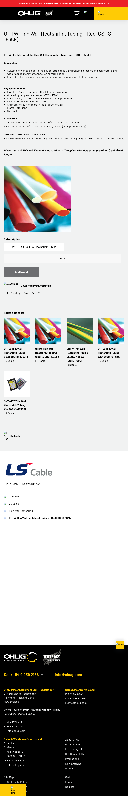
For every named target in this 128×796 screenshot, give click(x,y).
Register (70, 786)
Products (14, 496)
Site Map (9, 777)
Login (68, 781)
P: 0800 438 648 (74, 694)
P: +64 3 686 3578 (13, 751)
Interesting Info (74, 749)
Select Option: (12, 239)
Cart (67, 777)
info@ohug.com (68, 674)
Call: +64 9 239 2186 (21, 674)
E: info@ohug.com (14, 730)
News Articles (73, 763)
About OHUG (72, 739)
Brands (69, 768)
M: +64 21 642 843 (14, 760)
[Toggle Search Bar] (88, 13)
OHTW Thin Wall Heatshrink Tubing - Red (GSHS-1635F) (41, 517)
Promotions (72, 758)
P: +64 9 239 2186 (13, 721)
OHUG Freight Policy (15, 781)
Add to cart (21, 271)
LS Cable (14, 503)
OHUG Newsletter (75, 753)
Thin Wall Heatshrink (21, 510)
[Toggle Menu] (101, 13)
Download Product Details (36, 285)
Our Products (73, 744)
